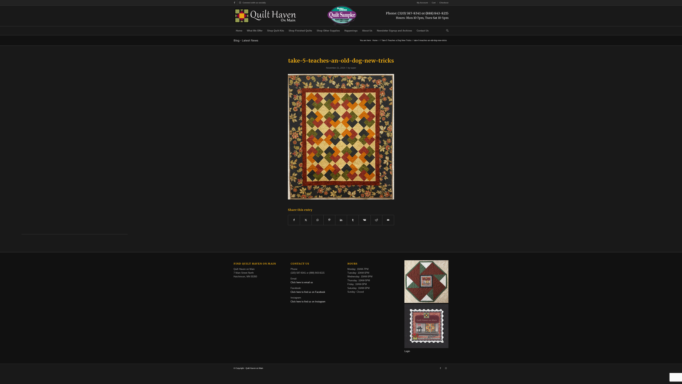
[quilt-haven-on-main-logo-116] (266, 16)
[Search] (446, 30)
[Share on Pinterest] (329, 220)
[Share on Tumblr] (353, 220)
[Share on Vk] (364, 220)
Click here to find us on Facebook (308, 292)
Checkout (443, 3)
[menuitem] (422, 3)
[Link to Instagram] (240, 2)
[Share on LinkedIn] (341, 220)
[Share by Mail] (388, 220)
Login (407, 351)
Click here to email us (302, 282)
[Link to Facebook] (234, 2)
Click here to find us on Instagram (308, 301)
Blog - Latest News (246, 40)
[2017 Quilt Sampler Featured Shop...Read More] (342, 25)
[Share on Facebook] (294, 220)
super (353, 68)
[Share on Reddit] (376, 220)
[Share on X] (306, 220)
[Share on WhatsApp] (317, 220)
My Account (422, 3)
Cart (434, 3)
